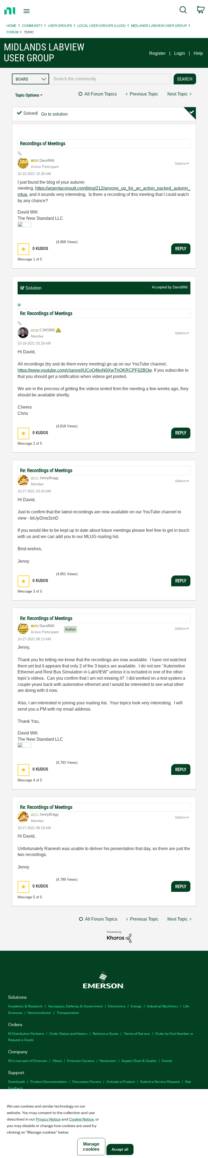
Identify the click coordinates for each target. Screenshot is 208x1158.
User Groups (60, 25)
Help (198, 53)
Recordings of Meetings (42, 143)
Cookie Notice (81, 1119)
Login (179, 53)
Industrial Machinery (162, 1006)
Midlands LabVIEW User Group (159, 25)
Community (32, 25)
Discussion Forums (86, 1081)
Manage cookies (91, 1146)
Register (157, 53)
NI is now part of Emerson (27, 1060)
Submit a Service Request (160, 1081)
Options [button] (180, 164)
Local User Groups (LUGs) (101, 25)
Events (167, 1060)
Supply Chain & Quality (139, 1060)
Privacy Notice (48, 1119)
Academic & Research (25, 1006)
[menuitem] (183, 11)
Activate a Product (120, 1081)
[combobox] (110, 79)
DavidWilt (180, 287)
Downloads (16, 1081)
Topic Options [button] (27, 95)
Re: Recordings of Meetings (46, 313)
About (57, 1060)
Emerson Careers (80, 1060)
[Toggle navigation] (33, 11)
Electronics (116, 1006)
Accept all (120, 1149)
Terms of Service (137, 1033)
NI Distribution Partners (26, 1033)
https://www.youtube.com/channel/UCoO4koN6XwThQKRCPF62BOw (85, 370)
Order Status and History (68, 1033)
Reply (180, 248)
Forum (12, 31)
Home (11, 25)
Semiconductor (39, 1012)
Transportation (68, 1012)
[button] (23, 249)
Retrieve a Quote (105, 1033)
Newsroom (108, 1060)
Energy (136, 1006)
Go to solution (54, 114)
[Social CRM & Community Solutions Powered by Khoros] (119, 936)
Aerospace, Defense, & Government (75, 1006)
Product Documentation (48, 1081)
